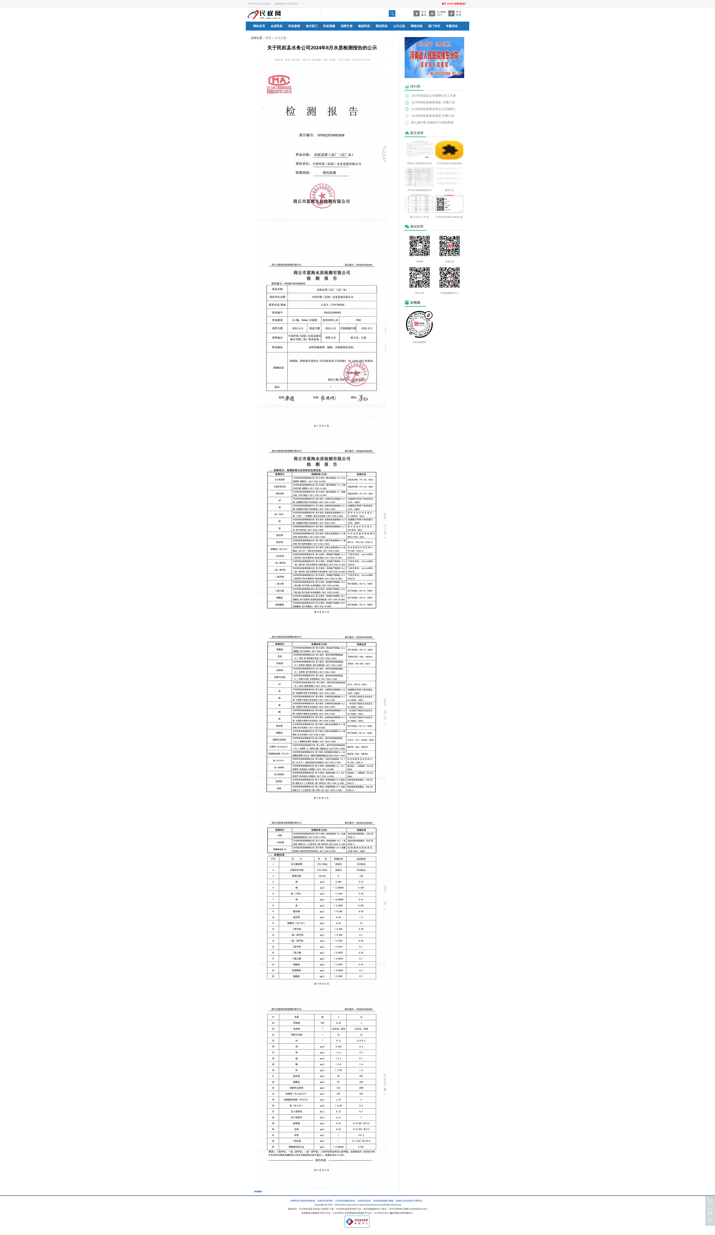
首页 (268, 37)
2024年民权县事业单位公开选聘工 (433, 109)
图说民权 (382, 26)
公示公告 (399, 26)
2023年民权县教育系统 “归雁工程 (433, 102)
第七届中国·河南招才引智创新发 (432, 122)
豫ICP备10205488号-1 (401, 1213)
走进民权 (277, 26)
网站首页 (259, 26)
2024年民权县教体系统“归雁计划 (432, 115)
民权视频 (329, 26)
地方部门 (312, 26)
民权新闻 (294, 26)
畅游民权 (364, 26)
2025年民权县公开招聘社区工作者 (433, 95)
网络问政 (417, 26)
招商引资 (347, 26)
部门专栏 (434, 26)
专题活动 (452, 26)
